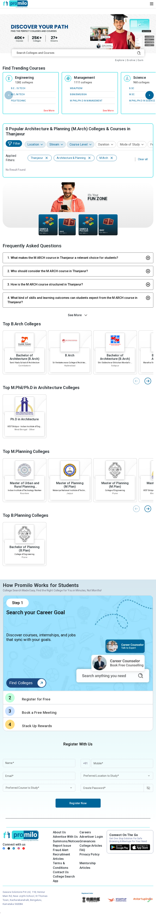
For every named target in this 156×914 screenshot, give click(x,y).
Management (84, 78)
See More (49, 110)
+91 (85, 763)
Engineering (24, 78)
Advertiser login (91, 836)
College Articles (91, 845)
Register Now (78, 803)
